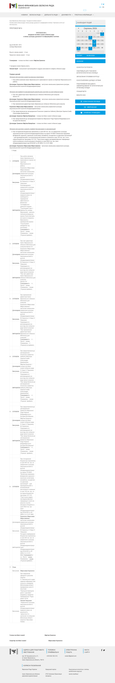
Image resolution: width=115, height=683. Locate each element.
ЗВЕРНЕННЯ (91, 107)
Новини (24, 15)
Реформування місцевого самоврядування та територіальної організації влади (90, 86)
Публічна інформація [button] (83, 15)
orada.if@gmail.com (70, 656)
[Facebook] (102, 4)
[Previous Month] (78, 28)
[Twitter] (104, 4)
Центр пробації (73, 674)
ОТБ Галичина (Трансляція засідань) (53, 675)
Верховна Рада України (29, 669)
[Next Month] (102, 28)
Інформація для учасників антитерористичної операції (87, 72)
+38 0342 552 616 (52, 656)
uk (100, 7)
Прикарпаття (81, 91)
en (103, 7)
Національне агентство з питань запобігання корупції (79, 670)
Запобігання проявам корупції (88, 76)
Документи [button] (66, 15)
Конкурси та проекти (84, 67)
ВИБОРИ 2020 (81, 95)
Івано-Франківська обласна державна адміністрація (31, 675)
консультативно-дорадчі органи (89, 80)
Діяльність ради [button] (51, 15)
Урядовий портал (50, 669)
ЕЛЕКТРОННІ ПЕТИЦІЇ (91, 101)
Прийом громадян (92, 113)
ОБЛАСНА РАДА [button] (35, 15)
